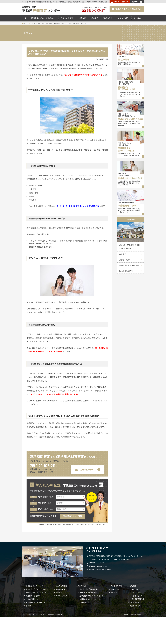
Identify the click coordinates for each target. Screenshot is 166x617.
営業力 (28, 606)
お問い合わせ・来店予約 (129, 265)
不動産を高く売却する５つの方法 (36, 589)
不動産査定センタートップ (33, 586)
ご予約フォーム (88, 469)
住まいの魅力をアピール (34, 599)
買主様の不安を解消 (33, 596)
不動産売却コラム (85, 602)
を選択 (45, 497)
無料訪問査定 (60, 589)
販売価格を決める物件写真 (35, 602)
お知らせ (114, 592)
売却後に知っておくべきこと (89, 599)
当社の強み (135, 589)
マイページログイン (121, 2)
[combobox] (70, 509)
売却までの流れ (116, 586)
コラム (28, 23)
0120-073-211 (45, 465)
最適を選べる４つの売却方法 (43, 18)
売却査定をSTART (72, 516)
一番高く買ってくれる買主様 (36, 592)
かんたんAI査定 (67, 18)
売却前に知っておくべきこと (89, 592)
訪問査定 (82, 18)
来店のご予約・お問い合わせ (128, 9)
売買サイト (136, 2)
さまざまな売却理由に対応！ (89, 589)
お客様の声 (115, 589)
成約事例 (94, 18)
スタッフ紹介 (123, 18)
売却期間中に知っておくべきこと (91, 596)
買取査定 (59, 592)
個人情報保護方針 (126, 270)
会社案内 (137, 18)
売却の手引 (107, 18)
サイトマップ (134, 602)
